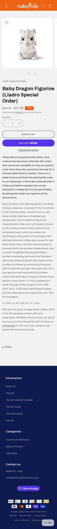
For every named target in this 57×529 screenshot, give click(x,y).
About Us (10, 386)
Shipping (19, 112)
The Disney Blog (14, 414)
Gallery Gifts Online (27, 512)
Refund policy (26, 515)
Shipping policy (38, 520)
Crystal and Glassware (17, 440)
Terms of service (21, 520)
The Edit (10, 393)
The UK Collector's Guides (19, 400)
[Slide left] (22, 74)
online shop (8, 325)
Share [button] (8, 347)
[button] (6, 5)
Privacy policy (41, 515)
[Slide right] (35, 74)
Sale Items (11, 453)
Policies (10, 420)
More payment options (28, 150)
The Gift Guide (13, 407)
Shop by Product (14, 447)
